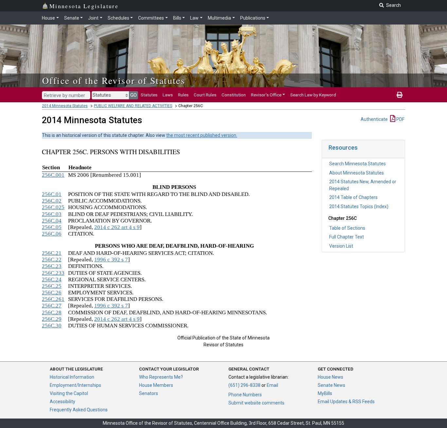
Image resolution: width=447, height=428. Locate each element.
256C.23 (52, 266)
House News (330, 377)
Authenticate (374, 119)
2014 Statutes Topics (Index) (358, 206)
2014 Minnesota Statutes (65, 106)
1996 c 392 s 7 (111, 259)
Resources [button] (343, 147)
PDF (399, 119)
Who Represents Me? (161, 377)
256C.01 (52, 194)
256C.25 (52, 286)
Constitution (234, 94)
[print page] (399, 95)
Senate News (331, 385)
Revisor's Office (266, 94)
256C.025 (53, 207)
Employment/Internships (75, 385)
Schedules (118, 18)
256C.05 (52, 227)
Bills (177, 18)
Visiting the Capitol (69, 393)
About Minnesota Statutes (356, 172)
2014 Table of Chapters (353, 197)
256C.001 (53, 175)
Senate (71, 18)
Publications (252, 18)
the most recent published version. (201, 135)
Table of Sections (347, 228)
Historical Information (72, 377)
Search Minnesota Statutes (357, 163)
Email (272, 385)
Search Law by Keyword (313, 94)
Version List (341, 246)
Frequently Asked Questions (79, 409)
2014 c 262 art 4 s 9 (117, 227)
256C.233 (53, 273)
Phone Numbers (245, 394)
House (48, 18)
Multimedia (219, 18)
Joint (93, 18)
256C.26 (52, 292)
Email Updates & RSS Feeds (346, 401)
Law (194, 18)
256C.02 (52, 201)
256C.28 (52, 312)
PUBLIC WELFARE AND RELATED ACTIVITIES (133, 106)
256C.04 (52, 221)
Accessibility (62, 401)
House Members (156, 385)
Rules (183, 94)
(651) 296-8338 (244, 385)
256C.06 (52, 234)
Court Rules (205, 94)
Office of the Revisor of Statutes (113, 80)
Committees (151, 18)
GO (133, 95)
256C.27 (52, 306)
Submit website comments (256, 402)
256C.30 (52, 325)
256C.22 (52, 259)
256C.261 (53, 299)
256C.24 (52, 279)
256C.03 (52, 214)
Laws (168, 94)
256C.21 (52, 253)
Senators (148, 393)
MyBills (325, 393)
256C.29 (52, 319)
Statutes (149, 94)
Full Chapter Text (346, 236)
